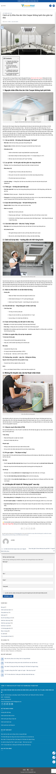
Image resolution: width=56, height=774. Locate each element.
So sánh (3, 633)
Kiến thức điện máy (5, 620)
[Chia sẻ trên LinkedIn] (34, 529)
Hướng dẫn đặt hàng (6, 712)
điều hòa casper (31, 533)
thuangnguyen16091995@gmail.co (12, 701)
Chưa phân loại (4, 612)
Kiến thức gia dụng (5, 623)
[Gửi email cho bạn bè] (29, 529)
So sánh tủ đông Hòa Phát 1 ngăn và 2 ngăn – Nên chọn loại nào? (20, 670)
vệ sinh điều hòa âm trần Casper (22, 534)
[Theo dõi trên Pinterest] (12, 704)
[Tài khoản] (50, 6)
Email (4, 580)
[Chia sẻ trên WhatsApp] (22, 529)
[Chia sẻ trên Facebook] (24, 529)
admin (16, 21)
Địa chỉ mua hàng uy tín (6, 617)
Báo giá (3, 607)
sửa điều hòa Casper (47, 533)
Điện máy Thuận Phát (8, 524)
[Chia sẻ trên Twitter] (27, 529)
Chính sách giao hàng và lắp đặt (8, 718)
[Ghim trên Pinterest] (32, 529)
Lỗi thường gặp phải (7, 13)
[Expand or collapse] (18, 58)
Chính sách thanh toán (6, 722)
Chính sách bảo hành (6, 609)
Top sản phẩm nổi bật (6, 636)
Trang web (5, 586)
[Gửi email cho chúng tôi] (10, 704)
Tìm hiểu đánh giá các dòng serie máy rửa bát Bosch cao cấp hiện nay (21, 662)
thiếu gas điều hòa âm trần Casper (9, 534)
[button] (3, 5)
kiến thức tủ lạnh (5, 625)
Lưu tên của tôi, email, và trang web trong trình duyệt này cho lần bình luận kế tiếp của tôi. (26, 593)
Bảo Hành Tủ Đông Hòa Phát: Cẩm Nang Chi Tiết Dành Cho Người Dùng (21, 666)
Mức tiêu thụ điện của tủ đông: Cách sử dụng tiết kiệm (17, 658)
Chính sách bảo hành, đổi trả (7, 715)
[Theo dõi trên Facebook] (2, 704)
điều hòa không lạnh (39, 533)
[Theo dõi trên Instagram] (5, 704)
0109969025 (7, 697)
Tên (4, 573)
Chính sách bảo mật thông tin (8, 725)
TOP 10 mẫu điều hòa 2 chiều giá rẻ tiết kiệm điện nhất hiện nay (19, 674)
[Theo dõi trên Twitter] (7, 704)
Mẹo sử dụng (4, 631)
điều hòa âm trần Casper (36, 78)
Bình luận (5, 561)
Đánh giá (3, 615)
